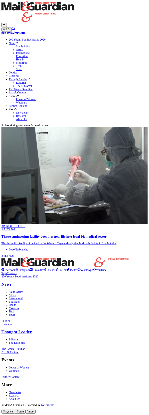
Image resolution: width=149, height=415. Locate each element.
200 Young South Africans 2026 (19, 276)
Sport (12, 314)
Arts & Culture (10, 352)
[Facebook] (2, 33)
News (6, 284)
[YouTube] (23, 33)
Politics (5, 320)
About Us (14, 398)
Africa (12, 295)
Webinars (14, 370)
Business (6, 324)
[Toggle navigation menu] (4, 25)
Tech (11, 311)
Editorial (14, 339)
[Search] (13, 29)
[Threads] (11, 33)
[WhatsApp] (20, 33)
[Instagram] (5, 33)
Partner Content (10, 376)
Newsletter (15, 392)
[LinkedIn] (8, 33)
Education (14, 301)
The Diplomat (17, 342)
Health (12, 304)
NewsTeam (47, 404)
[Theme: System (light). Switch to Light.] (6, 29)
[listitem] (8, 269)
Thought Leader (16, 331)
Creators (12, 273)
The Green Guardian (13, 348)
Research (14, 395)
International (16, 298)
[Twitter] (17, 33)
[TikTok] (14, 33)
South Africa (16, 291)
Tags (4, 273)
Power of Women (19, 367)
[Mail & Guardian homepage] (74, 12)
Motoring (14, 308)
